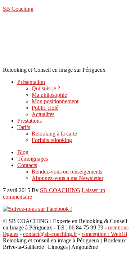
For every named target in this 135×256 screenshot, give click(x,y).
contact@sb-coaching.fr (50, 234)
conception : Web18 (104, 234)
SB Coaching (18, 9)
